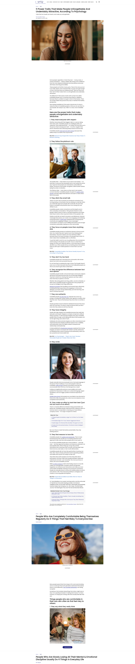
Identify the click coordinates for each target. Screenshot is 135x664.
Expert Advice (90, 2)
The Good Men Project (40, 16)
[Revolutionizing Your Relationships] (41, 2)
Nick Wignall (38, 662)
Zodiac (50, 2)
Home (37, 6)
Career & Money (84, 2)
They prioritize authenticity (70, 587)
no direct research (58, 464)
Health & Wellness (76, 2)
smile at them (59, 385)
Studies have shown (55, 396)
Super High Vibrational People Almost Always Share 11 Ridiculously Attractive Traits (68, 493)
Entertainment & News (67, 2)
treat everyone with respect (67, 131)
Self (59, 2)
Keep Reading (67, 647)
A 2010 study (63, 219)
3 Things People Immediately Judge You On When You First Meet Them (67, 418)
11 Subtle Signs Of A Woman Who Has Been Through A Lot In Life (67, 422)
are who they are (64, 296)
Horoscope (55, 2)
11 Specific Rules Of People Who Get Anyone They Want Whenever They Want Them (68, 500)
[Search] (96, 2)
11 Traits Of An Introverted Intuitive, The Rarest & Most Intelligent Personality (67, 426)
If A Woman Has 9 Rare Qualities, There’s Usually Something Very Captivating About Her (68, 497)
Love (48, 2)
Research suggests (55, 286)
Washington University (67, 328)
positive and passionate (68, 437)
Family (61, 2)
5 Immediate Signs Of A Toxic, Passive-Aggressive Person (66, 420)
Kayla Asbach (39, 522)
